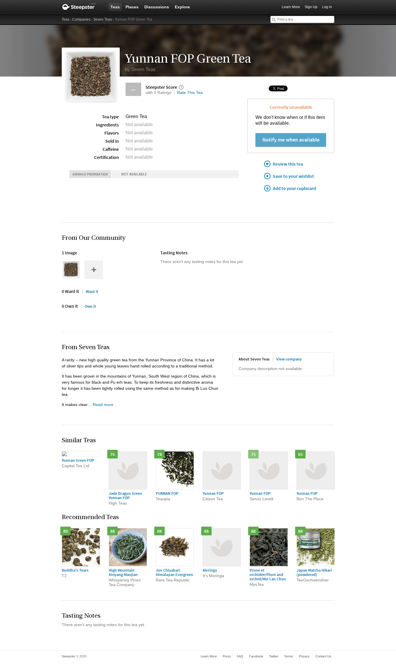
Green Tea (136, 116)
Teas (115, 7)
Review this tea (288, 164)
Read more (103, 404)
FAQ (240, 656)
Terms (288, 656)
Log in (327, 7)
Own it (90, 306)
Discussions (156, 7)
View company (289, 359)
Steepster (82, 7)
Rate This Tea (190, 92)
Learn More (291, 7)
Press (227, 656)
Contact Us (323, 656)
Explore (182, 7)
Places (132, 7)
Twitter (273, 656)
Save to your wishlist (293, 176)
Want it (92, 291)
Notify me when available (290, 139)
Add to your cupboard (294, 188)
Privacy (304, 656)
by (140, 69)
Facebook (256, 656)
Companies (81, 19)
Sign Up (311, 7)
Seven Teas (102, 19)
